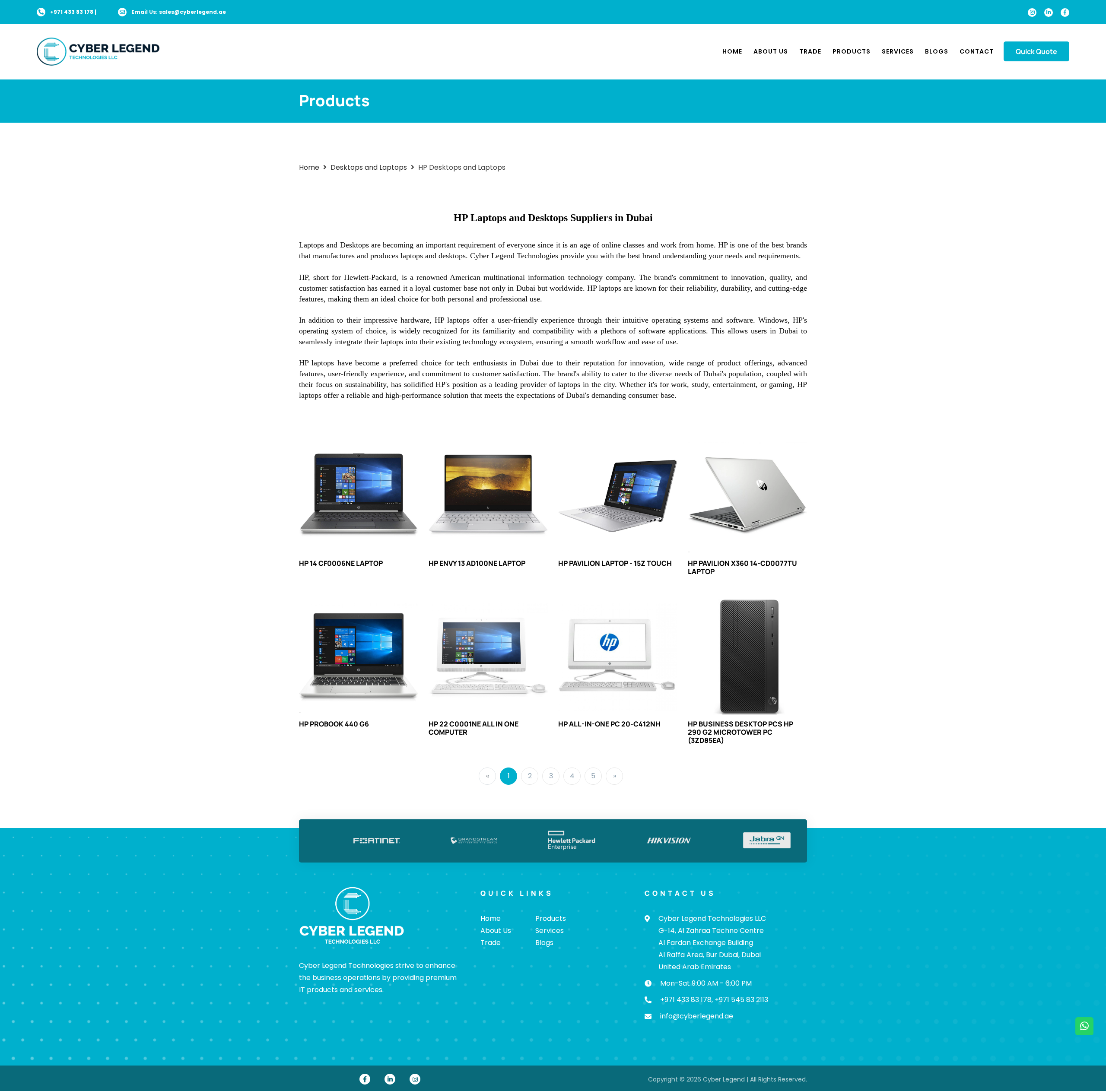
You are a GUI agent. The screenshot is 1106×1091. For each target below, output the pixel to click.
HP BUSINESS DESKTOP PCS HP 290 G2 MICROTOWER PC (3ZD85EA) (740, 732)
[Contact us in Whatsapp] (1084, 1026)
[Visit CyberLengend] (98, 51)
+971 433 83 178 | (73, 12)
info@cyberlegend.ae (696, 1016)
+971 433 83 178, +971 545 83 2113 (714, 1000)
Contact (977, 51)
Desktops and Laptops (369, 167)
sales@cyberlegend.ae (192, 12)
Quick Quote (1036, 51)
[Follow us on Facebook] (1065, 12)
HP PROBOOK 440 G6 (334, 724)
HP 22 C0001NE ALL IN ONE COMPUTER (473, 728)
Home (732, 51)
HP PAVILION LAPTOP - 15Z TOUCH (615, 563)
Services (898, 51)
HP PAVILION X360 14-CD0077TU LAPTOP (742, 567)
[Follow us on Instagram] (1032, 12)
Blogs (936, 51)
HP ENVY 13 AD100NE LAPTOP (477, 563)
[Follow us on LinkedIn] (1048, 12)
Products (852, 51)
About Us (770, 51)
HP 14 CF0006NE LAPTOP (341, 563)
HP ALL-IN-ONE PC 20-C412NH (609, 724)
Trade (810, 51)
